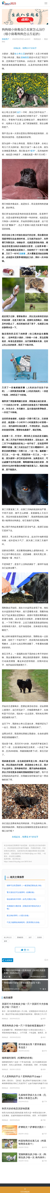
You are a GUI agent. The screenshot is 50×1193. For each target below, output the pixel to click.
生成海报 (8, 960)
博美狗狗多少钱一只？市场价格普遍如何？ (24, 1025)
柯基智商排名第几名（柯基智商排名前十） (32, 1142)
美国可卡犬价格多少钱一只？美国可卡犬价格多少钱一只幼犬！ (25, 1005)
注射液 (22, 253)
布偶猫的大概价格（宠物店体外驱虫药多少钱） (24, 907)
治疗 (19, 112)
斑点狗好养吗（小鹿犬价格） (18, 915)
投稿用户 (5, 39)
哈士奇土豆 (19, 53)
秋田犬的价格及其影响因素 (16, 1108)
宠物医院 (25, 57)
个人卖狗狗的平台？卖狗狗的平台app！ (22, 1076)
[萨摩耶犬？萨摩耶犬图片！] (9, 1130)
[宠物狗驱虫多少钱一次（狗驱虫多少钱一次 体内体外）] (9, 1157)
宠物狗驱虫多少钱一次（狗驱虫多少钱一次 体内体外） (32, 1156)
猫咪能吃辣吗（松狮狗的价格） (18, 1057)
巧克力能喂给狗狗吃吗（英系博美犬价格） (24, 922)
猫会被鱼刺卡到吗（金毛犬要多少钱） (22, 899)
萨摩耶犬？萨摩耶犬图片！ (32, 1126)
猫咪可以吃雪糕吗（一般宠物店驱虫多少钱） (25, 885)
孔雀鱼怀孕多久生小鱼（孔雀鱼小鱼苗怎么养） (32, 1096)
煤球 (32, 150)
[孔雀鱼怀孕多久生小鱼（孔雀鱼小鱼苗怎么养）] (9, 1098)
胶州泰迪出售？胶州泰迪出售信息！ (32, 1046)
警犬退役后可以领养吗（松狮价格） (21, 892)
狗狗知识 (37, 39)
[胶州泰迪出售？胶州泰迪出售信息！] (9, 1047)
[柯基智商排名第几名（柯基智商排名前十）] (9, 1144)
